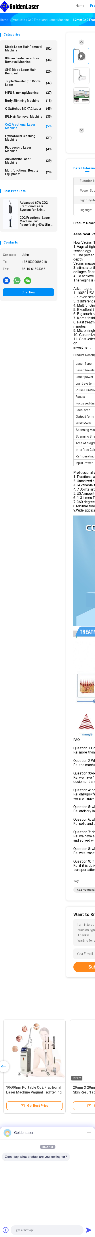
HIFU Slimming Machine (28, 92)
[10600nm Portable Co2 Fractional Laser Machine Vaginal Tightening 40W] (34, 1051)
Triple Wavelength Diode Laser (28, 83)
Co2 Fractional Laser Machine (28, 126)
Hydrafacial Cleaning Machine (28, 137)
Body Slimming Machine (28, 100)
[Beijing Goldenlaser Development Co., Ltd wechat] (27, 280)
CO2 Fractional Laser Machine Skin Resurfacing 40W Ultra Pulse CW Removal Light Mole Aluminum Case (36, 221)
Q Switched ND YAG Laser (28, 108)
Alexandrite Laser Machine (28, 160)
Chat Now (28, 292)
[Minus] (88, 1132)
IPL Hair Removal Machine (28, 116)
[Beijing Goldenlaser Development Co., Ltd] (19, 6)
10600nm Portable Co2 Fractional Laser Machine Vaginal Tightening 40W (34, 1092)
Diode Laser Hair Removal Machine (28, 48)
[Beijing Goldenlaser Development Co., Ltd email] (6, 280)
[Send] (88, 1230)
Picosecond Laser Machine (28, 149)
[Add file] (6, 1230)
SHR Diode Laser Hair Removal (28, 71)
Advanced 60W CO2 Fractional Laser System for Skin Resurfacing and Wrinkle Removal (34, 206)
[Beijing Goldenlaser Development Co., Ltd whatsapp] (17, 280)
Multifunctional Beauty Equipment (28, 172)
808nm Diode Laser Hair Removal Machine (28, 60)
